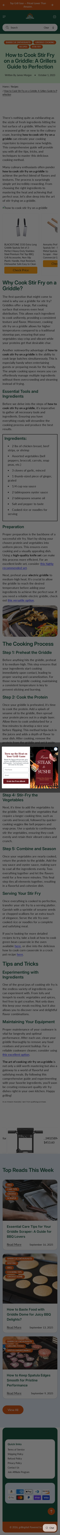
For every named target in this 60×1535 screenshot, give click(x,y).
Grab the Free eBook (16, 781)
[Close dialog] (56, 749)
